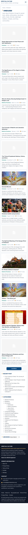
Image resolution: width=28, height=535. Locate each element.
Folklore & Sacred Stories (11, 416)
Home (3, 7)
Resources (7, 426)
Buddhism (7, 401)
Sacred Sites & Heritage (10, 431)
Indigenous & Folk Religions (11, 420)
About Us (5, 463)
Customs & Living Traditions (11, 413)
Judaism (7, 423)
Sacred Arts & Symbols (10, 428)
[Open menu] (25, 2)
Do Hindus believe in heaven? (10, 269)
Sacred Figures (8, 430)
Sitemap (5, 472)
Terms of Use (6, 468)
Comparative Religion (10, 411)
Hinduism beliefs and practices (11, 214)
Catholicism (10, 404)
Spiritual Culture (6, 1)
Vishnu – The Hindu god (9, 298)
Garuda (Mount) (6, 186)
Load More (14, 368)
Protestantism (11, 410)
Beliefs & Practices (6, 102)
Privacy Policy (6, 465)
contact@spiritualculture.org (10, 482)
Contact (4, 470)
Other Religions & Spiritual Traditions (14, 425)
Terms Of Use (23, 492)
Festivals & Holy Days (10, 415)
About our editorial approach (8, 457)
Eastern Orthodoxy (12, 406)
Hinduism (4, 45)
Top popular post (15, 492)
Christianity (7, 403)
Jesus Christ (11, 408)
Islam (6, 421)
